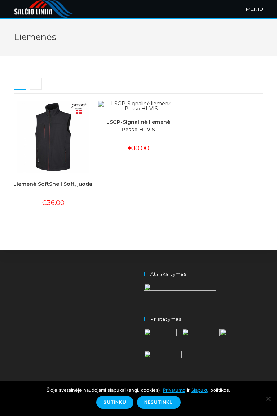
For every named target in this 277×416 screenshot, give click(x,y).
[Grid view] (20, 84)
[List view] (36, 84)
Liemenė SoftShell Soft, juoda (52, 184)
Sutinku (115, 402)
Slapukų (200, 390)
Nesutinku (158, 402)
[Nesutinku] (268, 398)
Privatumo (174, 390)
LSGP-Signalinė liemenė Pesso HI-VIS (138, 126)
